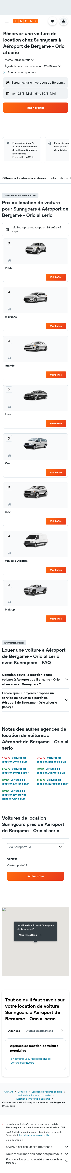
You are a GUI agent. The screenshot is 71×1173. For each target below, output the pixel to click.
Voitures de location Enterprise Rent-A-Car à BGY (14, 794)
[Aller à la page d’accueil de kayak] (25, 21)
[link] (35, 876)
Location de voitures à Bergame (33, 1098)
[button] (6, 21)
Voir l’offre (56, 277)
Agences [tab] (14, 1031)
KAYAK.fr (8, 1091)
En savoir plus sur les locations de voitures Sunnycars (31, 1060)
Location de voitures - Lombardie (33, 1095)
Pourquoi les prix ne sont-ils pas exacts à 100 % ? (34, 1161)
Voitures (22, 1091)
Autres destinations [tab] (39, 1031)
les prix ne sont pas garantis (34, 1135)
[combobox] (19, 60)
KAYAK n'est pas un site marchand (29, 1147)
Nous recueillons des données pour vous (34, 1154)
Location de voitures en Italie (47, 1091)
